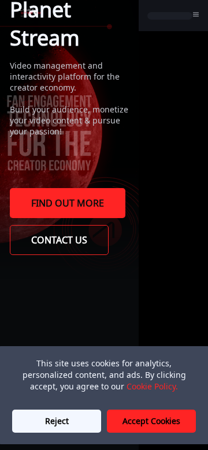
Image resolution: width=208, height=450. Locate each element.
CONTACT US (59, 240)
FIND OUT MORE (67, 203)
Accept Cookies (151, 420)
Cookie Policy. (152, 386)
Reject (57, 420)
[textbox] (69, 115)
